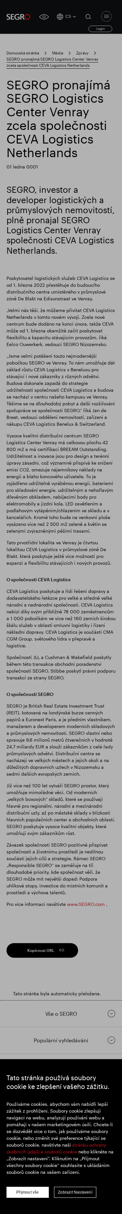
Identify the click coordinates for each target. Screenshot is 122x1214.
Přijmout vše (27, 1192)
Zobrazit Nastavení (75, 1192)
